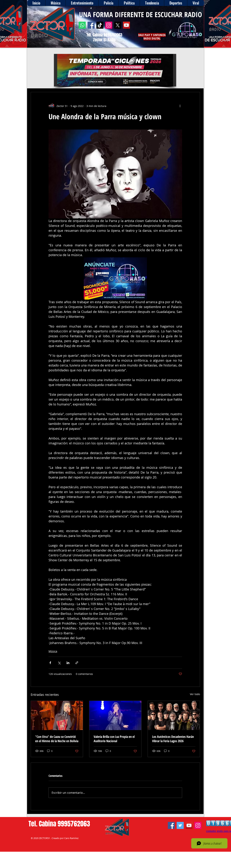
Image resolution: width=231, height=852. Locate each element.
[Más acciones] (180, 106)
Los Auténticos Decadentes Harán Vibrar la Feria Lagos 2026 (173, 738)
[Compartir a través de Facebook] (50, 662)
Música (53, 651)
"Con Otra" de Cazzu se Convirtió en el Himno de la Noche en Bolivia (56, 738)
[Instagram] (108, 25)
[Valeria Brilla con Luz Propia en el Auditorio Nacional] (115, 715)
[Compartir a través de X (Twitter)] (59, 662)
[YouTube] (126, 25)
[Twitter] (180, 825)
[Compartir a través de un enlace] (77, 662)
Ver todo (195, 694)
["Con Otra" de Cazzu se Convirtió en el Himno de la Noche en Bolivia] (57, 715)
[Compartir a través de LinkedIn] (68, 662)
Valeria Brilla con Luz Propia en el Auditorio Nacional (114, 738)
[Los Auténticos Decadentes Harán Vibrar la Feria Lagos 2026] (174, 715)
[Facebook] (91, 25)
